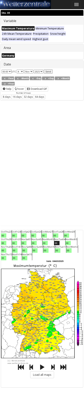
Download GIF (38, 89)
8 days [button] (6, 97)
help (8, 89)
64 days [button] (39, 97)
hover (20, 89)
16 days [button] (17, 97)
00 (3, 235)
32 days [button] (28, 97)
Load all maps (42, 375)
